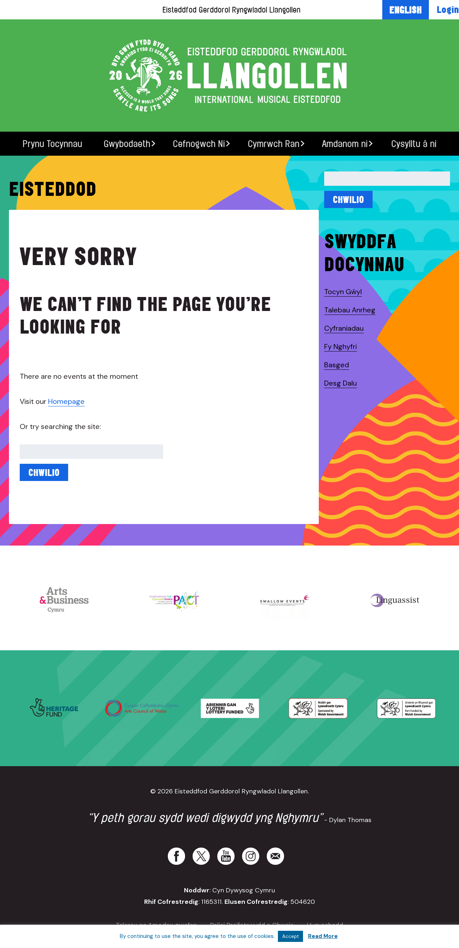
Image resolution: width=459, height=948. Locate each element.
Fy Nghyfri (340, 346)
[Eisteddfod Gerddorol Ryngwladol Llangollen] (229, 75)
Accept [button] (290, 936)
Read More (323, 936)
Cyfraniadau (344, 328)
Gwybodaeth (127, 143)
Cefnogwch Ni (199, 143)
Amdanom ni (345, 143)
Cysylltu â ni (413, 143)
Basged (336, 364)
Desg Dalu (340, 383)
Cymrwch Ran (273, 143)
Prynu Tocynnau (52, 143)
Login (448, 9)
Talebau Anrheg (349, 310)
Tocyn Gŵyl (343, 291)
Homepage (66, 401)
